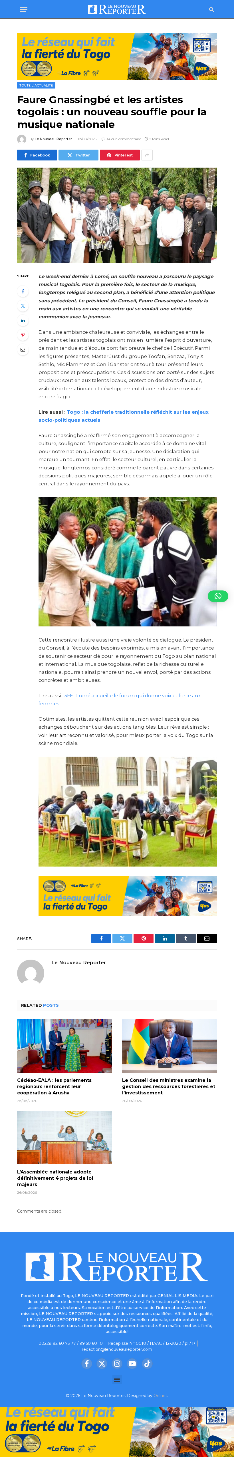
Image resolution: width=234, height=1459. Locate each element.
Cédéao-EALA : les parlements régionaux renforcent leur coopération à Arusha (54, 1087)
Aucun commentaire (123, 139)
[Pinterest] (23, 335)
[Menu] (23, 9)
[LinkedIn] (23, 320)
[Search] (211, 9)
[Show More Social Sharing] (147, 155)
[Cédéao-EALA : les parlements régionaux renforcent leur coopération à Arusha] (64, 1046)
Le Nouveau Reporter (53, 139)
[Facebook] (23, 291)
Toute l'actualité (36, 85)
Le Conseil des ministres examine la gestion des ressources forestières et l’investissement (168, 1087)
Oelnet (160, 1395)
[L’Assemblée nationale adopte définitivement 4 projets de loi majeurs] (64, 1137)
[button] (117, 1379)
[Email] (23, 349)
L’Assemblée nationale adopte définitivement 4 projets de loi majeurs (55, 1178)
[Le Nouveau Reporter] (117, 9)
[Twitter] (23, 306)
